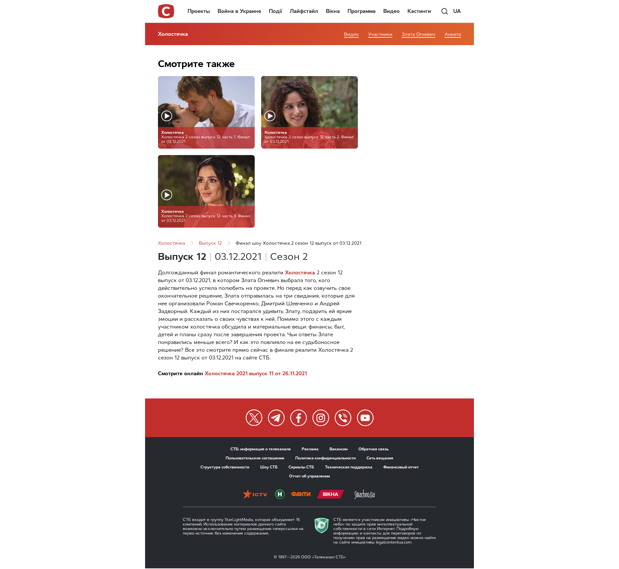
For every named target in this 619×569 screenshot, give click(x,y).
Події (275, 11)
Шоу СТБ (269, 467)
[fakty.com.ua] (300, 494)
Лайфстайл (304, 11)
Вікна (333, 11)
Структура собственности (225, 467)
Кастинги (419, 11)
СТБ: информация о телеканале (261, 449)
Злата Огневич (418, 34)
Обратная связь (373, 449)
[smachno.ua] (364, 494)
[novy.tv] (280, 494)
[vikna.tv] (330, 494)
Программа (362, 11)
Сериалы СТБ (301, 467)
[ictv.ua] (255, 494)
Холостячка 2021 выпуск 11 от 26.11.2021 (256, 373)
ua (457, 11)
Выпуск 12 (210, 243)
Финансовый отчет (401, 467)
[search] (444, 11)
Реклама (310, 449)
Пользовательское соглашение (255, 458)
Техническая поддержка (348, 467)
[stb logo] (166, 11)
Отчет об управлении (309, 476)
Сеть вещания (380, 458)
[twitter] (254, 417)
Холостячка (173, 34)
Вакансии (338, 449)
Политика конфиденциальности (325, 458)
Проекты (199, 11)
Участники (380, 34)
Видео (391, 11)
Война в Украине (239, 11)
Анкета (453, 34)
